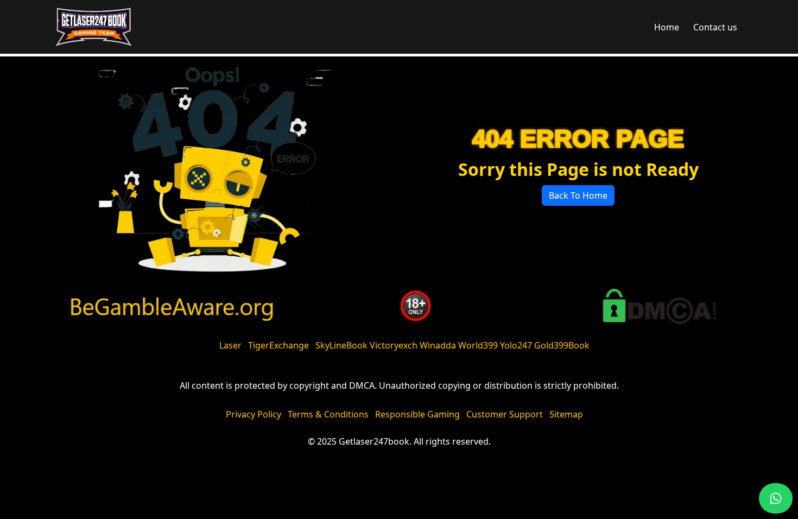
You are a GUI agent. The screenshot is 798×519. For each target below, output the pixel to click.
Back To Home (578, 195)
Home (666, 27)
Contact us (715, 27)
